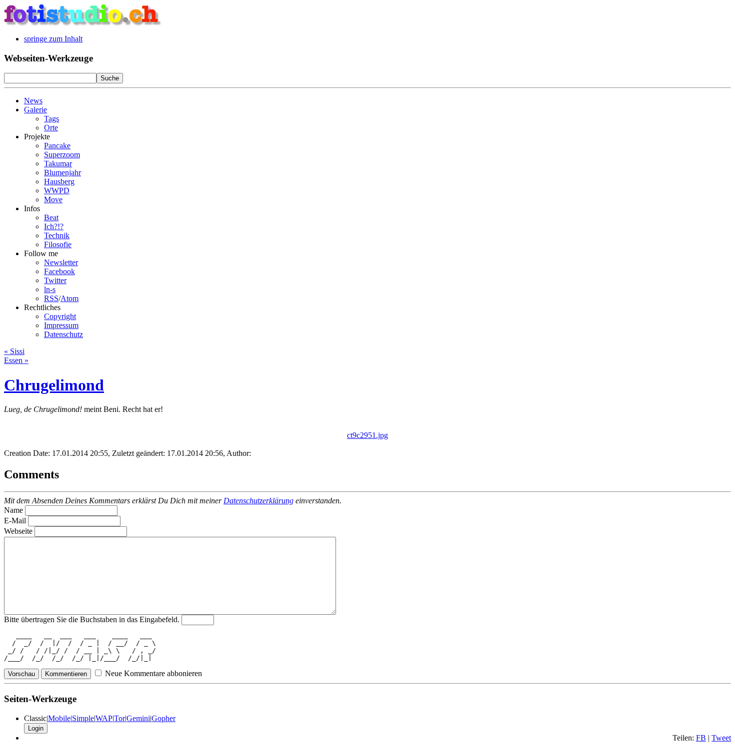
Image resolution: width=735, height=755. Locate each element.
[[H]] (83, 23)
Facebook (59, 271)
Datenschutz (63, 334)
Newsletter (61, 262)
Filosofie (58, 244)
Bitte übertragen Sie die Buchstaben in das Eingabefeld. (92, 619)
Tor (119, 718)
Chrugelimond (54, 385)
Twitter (55, 280)
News (33, 100)
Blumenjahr (62, 172)
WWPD (57, 190)
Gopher (164, 718)
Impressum (61, 325)
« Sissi (14, 351)
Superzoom (62, 154)
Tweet (721, 738)
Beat (51, 217)
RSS (51, 298)
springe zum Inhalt (53, 38)
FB (701, 738)
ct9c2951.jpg (367, 435)
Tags (51, 118)
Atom (69, 298)
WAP (104, 718)
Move (53, 199)
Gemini (138, 718)
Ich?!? (54, 226)
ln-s (50, 289)
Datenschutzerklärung (259, 500)
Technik (57, 235)
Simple (83, 718)
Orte (51, 127)
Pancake (57, 145)
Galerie (35, 109)
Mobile (59, 718)
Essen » (16, 360)
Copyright (60, 316)
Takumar (58, 163)
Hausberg (59, 181)
